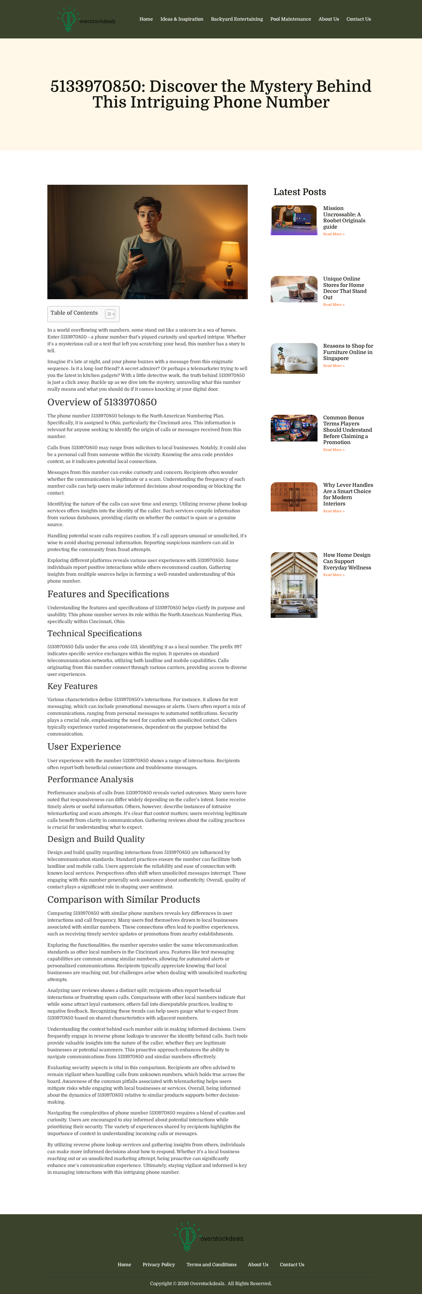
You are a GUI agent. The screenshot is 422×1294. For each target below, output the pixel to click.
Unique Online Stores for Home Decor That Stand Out (345, 288)
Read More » (333, 234)
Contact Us (358, 19)
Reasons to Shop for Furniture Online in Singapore (348, 352)
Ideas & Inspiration (182, 19)
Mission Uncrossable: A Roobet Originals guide (344, 217)
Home (146, 19)
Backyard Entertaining (237, 19)
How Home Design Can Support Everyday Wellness (347, 561)
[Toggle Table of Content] (107, 314)
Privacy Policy (159, 1264)
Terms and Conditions (212, 1264)
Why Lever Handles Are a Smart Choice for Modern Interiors (348, 494)
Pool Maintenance (290, 19)
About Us (329, 19)
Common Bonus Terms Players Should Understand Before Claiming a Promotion (347, 430)
